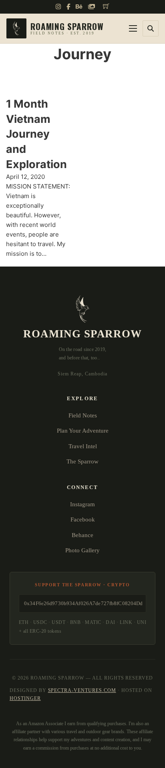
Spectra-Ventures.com (82, 690)
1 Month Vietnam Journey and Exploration (36, 134)
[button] (151, 28)
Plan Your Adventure (83, 430)
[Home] (55, 28)
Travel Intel (82, 446)
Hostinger (25, 698)
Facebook (82, 519)
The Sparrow (82, 461)
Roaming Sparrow (82, 334)
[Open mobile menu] (133, 28)
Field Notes (82, 415)
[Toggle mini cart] (106, 6)
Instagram (82, 504)
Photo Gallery (82, 550)
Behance (82, 535)
